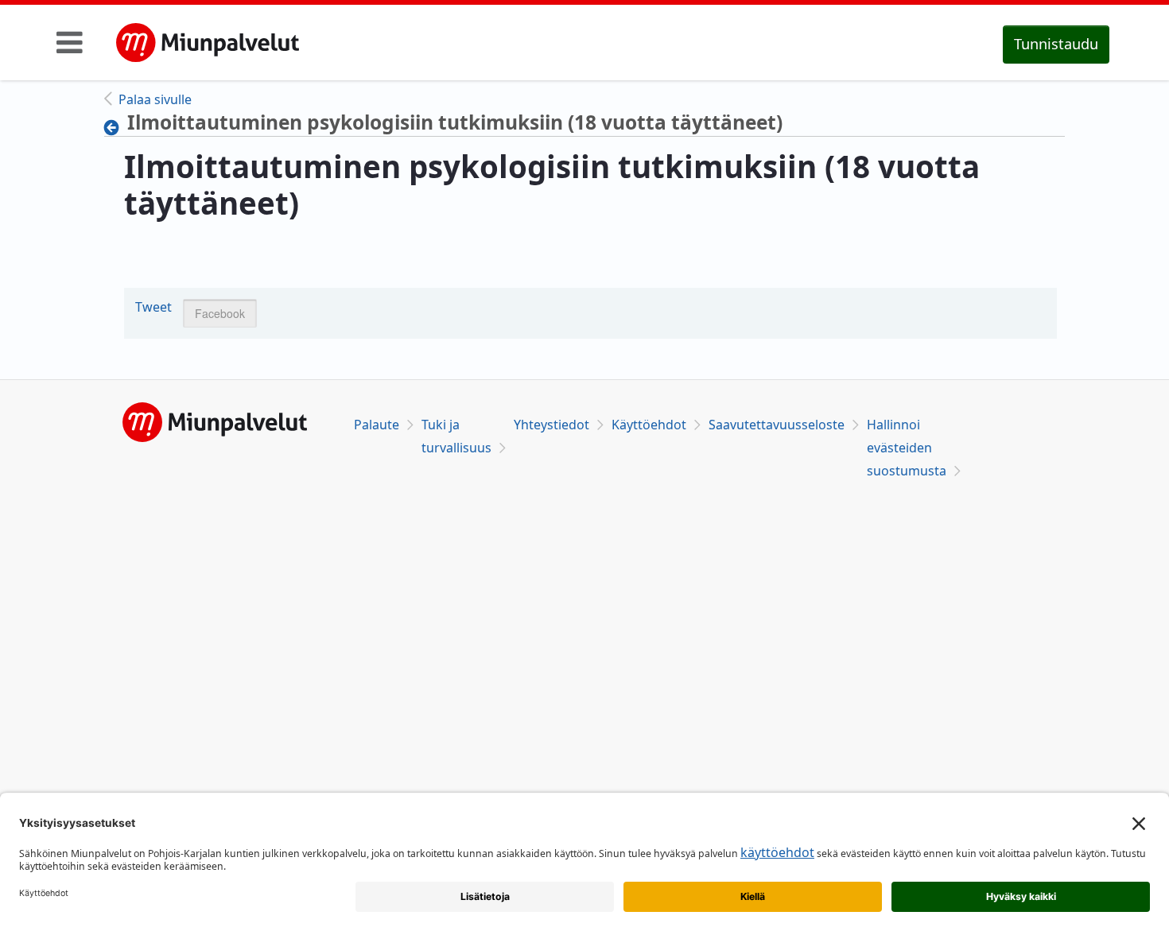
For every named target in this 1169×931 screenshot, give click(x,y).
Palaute (376, 424)
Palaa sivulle (155, 99)
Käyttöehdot (649, 424)
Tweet (153, 307)
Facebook (220, 313)
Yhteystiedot (551, 424)
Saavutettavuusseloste (777, 424)
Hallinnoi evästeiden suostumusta (906, 447)
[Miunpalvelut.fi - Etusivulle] (207, 43)
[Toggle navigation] (69, 42)
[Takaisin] (115, 127)
